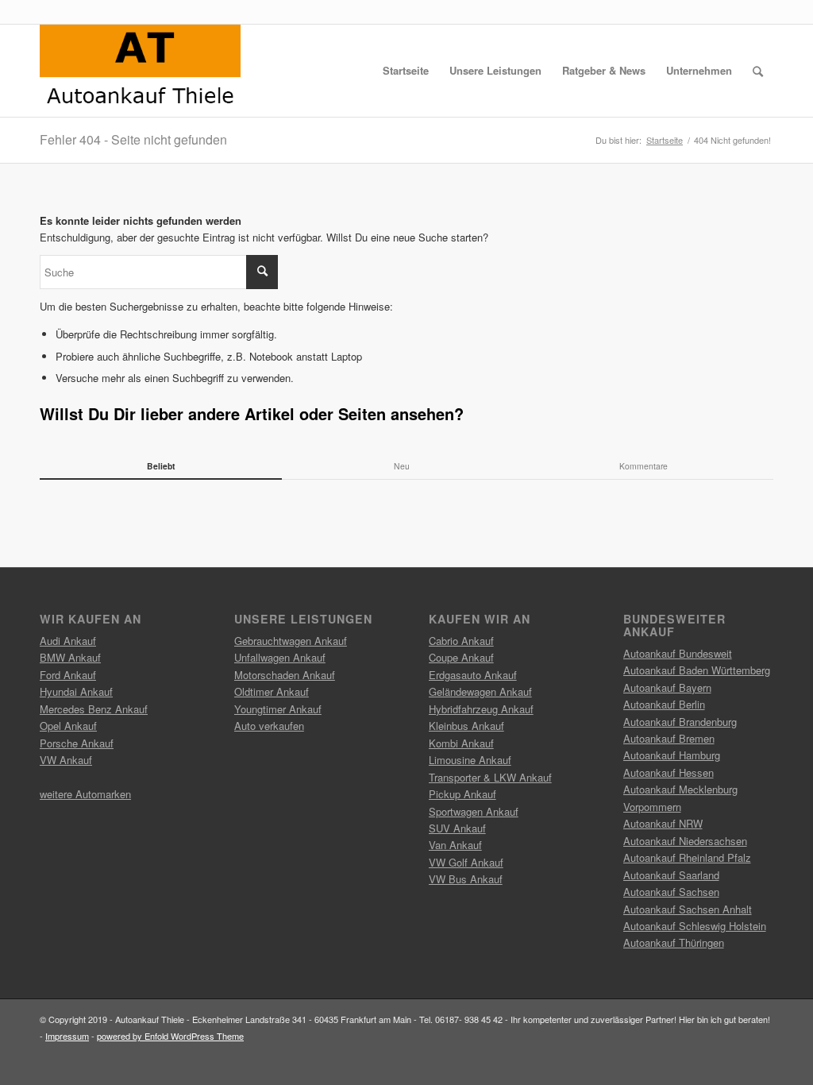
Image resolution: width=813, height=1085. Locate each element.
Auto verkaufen (269, 725)
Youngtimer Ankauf (278, 708)
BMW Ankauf (70, 657)
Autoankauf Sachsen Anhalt (687, 909)
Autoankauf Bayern (667, 687)
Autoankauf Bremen (669, 738)
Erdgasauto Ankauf (473, 674)
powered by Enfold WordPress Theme (170, 1035)
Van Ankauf (455, 844)
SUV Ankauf (457, 828)
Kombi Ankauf (461, 743)
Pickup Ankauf (462, 793)
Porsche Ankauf (77, 743)
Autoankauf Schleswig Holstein (694, 925)
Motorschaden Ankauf (284, 674)
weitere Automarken (85, 793)
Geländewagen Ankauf (480, 691)
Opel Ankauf (68, 725)
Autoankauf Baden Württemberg (696, 670)
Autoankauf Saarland (671, 874)
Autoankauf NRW (663, 823)
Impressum (67, 1035)
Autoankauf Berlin (664, 704)
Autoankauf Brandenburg (680, 721)
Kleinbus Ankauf (466, 725)
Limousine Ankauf (470, 759)
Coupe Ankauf (461, 657)
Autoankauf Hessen (668, 772)
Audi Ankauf (68, 640)
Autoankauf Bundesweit (677, 653)
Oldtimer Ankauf (271, 691)
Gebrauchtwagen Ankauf (290, 640)
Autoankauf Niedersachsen (685, 840)
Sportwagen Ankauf (473, 811)
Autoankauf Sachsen (671, 891)
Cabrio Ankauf (461, 640)
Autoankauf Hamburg (671, 755)
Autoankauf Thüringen (673, 942)
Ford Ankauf (68, 674)
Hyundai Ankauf (76, 691)
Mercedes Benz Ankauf (94, 708)
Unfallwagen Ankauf (280, 657)
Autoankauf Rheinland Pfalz (687, 857)
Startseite (664, 140)
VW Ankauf (66, 759)
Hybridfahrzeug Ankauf (481, 708)
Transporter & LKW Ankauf (490, 777)
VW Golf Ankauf (466, 862)
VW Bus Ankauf (466, 878)
